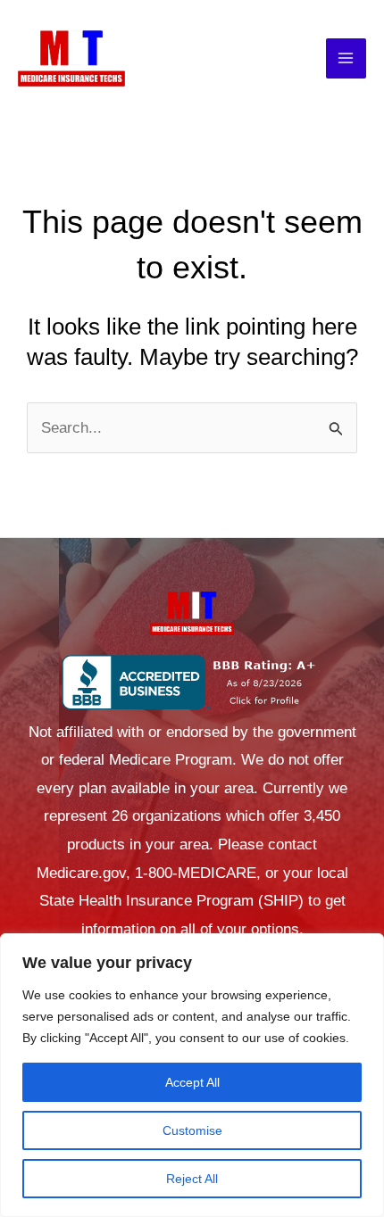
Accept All (192, 1082)
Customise (192, 1130)
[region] (192, 1075)
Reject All (192, 1178)
